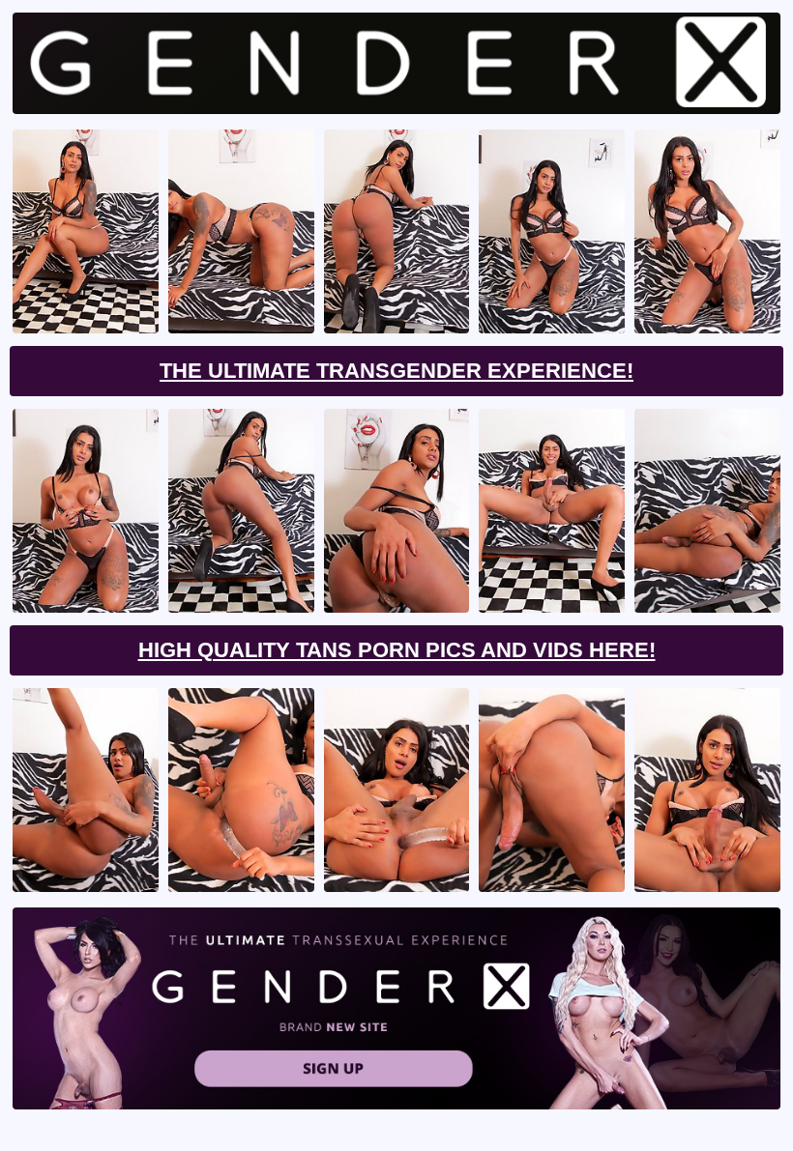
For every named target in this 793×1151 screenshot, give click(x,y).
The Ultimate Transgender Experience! (396, 371)
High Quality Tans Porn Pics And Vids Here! (397, 650)
